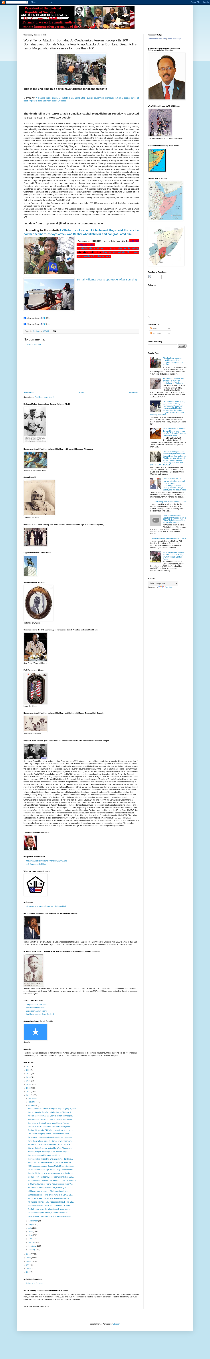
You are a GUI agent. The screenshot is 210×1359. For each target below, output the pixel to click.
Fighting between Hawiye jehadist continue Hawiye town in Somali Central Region (173, 555)
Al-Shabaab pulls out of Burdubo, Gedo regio (47, 1188)
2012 (28, 1092)
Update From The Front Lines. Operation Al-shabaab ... (51, 1177)
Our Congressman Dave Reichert (40, 1014)
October (32, 1105)
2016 (28, 1077)
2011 (28, 1095)
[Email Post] (55, 331)
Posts (154, 329)
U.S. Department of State (36, 864)
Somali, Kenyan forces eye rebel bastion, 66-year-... (49, 1152)
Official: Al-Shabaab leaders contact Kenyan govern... (50, 1127)
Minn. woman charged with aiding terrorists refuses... (50, 1216)
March (31, 1242)
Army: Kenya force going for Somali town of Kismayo (50, 1141)
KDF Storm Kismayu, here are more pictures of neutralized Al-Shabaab (173, 381)
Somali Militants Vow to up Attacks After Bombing (107, 279)
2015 (28, 1081)
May (30, 1235)
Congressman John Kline (36, 1005)
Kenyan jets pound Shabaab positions (44, 1155)
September (33, 1221)
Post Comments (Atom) (44, 397)
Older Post (133, 393)
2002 (28, 1272)
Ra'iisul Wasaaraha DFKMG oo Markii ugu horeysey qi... (51, 1130)
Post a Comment (34, 344)
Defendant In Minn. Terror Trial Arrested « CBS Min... (50, 1206)
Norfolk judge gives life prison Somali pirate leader (49, 1209)
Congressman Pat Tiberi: (36, 1011)
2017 (28, 1074)
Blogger (116, 1324)
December (33, 1098)
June (30, 1232)
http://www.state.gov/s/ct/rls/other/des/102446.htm (46, 861)
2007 (28, 1265)
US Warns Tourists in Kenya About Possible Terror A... (50, 1184)
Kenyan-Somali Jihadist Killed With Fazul (169, 538)
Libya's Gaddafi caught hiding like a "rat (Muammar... (50, 1148)
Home (81, 393)
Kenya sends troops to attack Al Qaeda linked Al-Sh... (50, 1162)
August (31, 1224)
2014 (28, 1084)
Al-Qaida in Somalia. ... (35, 1283)
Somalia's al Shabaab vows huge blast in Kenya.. (48, 1123)
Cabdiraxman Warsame (157, 39)
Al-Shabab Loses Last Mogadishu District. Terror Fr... (50, 1144)
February (32, 1246)
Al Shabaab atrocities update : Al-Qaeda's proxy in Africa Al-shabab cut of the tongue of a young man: (174, 519)
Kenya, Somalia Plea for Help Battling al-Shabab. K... (50, 1112)
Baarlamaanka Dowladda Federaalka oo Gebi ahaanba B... (53, 1180)
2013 (28, 1088)
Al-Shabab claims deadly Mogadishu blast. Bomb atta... (51, 1202)
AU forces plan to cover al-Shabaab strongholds (48, 1191)
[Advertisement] (81, 368)
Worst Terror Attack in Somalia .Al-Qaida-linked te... (49, 1198)
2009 (28, 1258)
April (30, 1239)
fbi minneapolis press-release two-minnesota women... (51, 1137)
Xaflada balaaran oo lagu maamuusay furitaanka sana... (51, 1170)
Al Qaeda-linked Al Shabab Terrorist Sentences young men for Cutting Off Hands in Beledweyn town (174, 432)
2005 (28, 1268)
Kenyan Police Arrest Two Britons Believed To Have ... (50, 1159)
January (32, 1249)
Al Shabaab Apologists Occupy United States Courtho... (51, 1166)
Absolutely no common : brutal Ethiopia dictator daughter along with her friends (173, 361)
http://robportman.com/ (35, 1008)
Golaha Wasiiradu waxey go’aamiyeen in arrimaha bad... (51, 1173)
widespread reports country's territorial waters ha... (49, 1213)
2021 (28, 1066)
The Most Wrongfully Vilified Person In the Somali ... (49, 1134)
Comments (156, 333)
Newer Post (29, 393)
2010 (28, 1254)
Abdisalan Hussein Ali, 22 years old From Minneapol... (50, 1116)
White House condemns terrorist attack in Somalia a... (50, 1195)
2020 (28, 1070)
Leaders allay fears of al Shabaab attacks (169, 502)
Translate (168, 587)
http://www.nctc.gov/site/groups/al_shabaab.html (46, 906)
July (30, 1228)
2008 (28, 1261)
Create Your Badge (174, 39)
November (33, 1102)
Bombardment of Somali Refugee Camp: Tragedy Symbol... (52, 1109)
